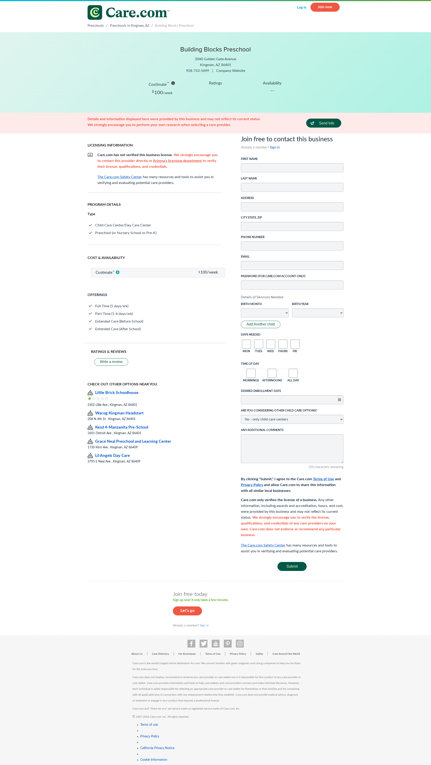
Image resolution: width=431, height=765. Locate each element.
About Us (137, 653)
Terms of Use (323, 479)
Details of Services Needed (262, 297)
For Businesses (187, 653)
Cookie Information (153, 759)
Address (247, 198)
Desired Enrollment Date (261, 391)
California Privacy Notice (157, 748)
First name (249, 159)
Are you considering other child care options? (279, 410)
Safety (259, 653)
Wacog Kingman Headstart (119, 413)
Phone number (252, 237)
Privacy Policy (252, 485)
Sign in (275, 147)
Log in (301, 7)
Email (245, 256)
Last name (249, 178)
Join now (325, 7)
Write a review (111, 362)
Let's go (187, 611)
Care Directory (160, 653)
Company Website (230, 71)
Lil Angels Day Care (112, 456)
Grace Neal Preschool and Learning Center (133, 442)
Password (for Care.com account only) (273, 276)
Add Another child (260, 324)
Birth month (251, 304)
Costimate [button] (159, 84)
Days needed (250, 334)
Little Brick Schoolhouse (117, 393)
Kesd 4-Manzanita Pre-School (121, 427)
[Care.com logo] (130, 13)
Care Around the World (286, 653)
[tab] (292, 297)
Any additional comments (262, 430)
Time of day (250, 364)
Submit (292, 566)
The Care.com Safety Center (263, 545)
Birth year (300, 304)
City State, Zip (251, 217)
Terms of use (149, 724)
